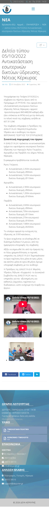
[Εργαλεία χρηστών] (42, 45)
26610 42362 (18, 1)
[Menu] (33, 9)
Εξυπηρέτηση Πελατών (12, 419)
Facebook (11, 374)
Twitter (28, 374)
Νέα (6, 84)
